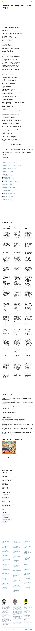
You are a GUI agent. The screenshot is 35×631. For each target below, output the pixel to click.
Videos (3, 509)
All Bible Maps (4, 472)
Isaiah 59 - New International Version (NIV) (28, 330)
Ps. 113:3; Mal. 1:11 (10, 196)
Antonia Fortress (5, 488)
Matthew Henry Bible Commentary (8, 502)
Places (21, 609)
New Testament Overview (28, 610)
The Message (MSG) (28, 576)
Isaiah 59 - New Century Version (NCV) (28, 357)
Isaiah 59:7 (4, 171)
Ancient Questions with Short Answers (8, 485)
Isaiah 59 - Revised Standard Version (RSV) (6, 277)
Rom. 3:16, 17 (9, 175)
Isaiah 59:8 (5, 177)
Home (3, 604)
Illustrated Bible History (6, 506)
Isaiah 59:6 (4, 169)
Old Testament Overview (28, 606)
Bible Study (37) (6, 517)
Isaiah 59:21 (5, 200)
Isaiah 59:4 (4, 157)
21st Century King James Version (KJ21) (9, 400)
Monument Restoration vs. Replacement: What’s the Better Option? (13, 419)
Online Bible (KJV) (5, 494)
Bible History (7, 629)
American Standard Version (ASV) (8, 404)
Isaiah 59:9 (5, 180)
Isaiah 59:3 (4, 155)
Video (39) (5, 521)
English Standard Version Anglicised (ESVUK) (5, 580)
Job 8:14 (8, 169)
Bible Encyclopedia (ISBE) (6, 496)
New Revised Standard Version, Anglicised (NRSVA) (27, 556)
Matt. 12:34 (9, 186)
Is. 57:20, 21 (9, 177)
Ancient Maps (4, 483)
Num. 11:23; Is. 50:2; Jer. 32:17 (12, 162)
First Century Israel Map (6, 618)
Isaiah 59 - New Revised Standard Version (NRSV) (17, 304)
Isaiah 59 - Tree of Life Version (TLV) (17, 252)
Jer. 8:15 (8, 180)
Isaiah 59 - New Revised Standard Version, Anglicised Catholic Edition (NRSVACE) (28, 279)
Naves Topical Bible (5, 497)
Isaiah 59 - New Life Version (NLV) (6, 330)
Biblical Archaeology (5, 606)
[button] (30, 1)
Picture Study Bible (5, 508)
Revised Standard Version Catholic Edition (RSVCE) (27, 574)
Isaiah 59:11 (5, 183)
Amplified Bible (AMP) (5, 408)
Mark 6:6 (9, 190)
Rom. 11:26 (9, 199)
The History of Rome (16, 611)
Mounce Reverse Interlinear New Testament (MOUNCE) (16, 564)
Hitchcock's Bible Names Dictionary (8, 504)
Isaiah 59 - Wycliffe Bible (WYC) (17, 227)
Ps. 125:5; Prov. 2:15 (10, 178)
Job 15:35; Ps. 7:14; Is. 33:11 (11, 168)
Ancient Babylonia (5, 476)
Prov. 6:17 (8, 172)
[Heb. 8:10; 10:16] (10, 200)
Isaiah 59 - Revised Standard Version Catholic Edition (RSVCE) (28, 253)
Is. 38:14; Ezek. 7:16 (10, 183)
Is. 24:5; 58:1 (10, 184)
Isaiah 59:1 (4, 162)
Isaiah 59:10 (5, 181)
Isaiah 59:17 (5, 193)
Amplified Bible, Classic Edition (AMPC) (9, 412)
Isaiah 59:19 (5, 196)
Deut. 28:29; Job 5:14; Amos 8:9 (13, 181)
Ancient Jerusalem (5, 610)
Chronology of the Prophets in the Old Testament (10, 423)
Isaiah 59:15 (5, 158)
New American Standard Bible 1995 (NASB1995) (16, 575)
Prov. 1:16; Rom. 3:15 (10, 171)
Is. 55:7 (8, 174)
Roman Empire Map (16, 606)
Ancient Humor (4, 481)
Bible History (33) (6, 515)
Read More (4, 247)
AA (4, 147)
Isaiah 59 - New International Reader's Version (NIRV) (6, 357)
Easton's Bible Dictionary (6, 500)
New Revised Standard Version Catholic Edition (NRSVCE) (28, 552)
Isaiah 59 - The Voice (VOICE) (6, 252)
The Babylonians (15, 622)
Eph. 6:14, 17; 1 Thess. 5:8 (12, 193)
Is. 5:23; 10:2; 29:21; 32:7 (12, 187)
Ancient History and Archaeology (7, 479)
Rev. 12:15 (9, 197)
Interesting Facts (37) (7, 519)
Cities (5, 621)
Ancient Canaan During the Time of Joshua (9, 477)
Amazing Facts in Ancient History (7, 473)
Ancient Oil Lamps (5, 484)
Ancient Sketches (5, 487)
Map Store (25, 621)
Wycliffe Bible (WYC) (28, 587)
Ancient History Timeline (6, 480)
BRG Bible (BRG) (5, 555)
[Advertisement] (17, 18)
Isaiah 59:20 (5, 199)
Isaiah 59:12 (5, 184)
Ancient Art (4, 475)
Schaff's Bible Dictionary (6, 505)
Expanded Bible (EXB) (6, 585)
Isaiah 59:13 (5, 186)
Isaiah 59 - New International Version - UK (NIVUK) (17, 331)
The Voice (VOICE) (27, 578)
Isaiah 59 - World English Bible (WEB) (28, 227)
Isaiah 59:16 (5, 190)
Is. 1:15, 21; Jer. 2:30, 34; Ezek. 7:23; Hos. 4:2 (14, 165)
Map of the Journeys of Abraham (7, 434)
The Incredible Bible (5, 623)
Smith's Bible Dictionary (6, 498)
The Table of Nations (5, 430)
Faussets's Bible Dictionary (6, 501)
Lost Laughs (26, 618)
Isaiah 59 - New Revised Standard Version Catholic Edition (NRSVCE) (17, 278)
